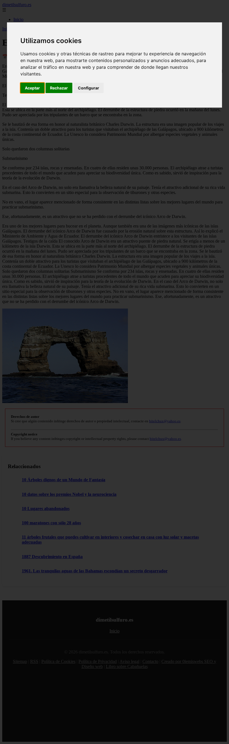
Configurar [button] (88, 88)
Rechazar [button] (59, 88)
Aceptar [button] (32, 88)
